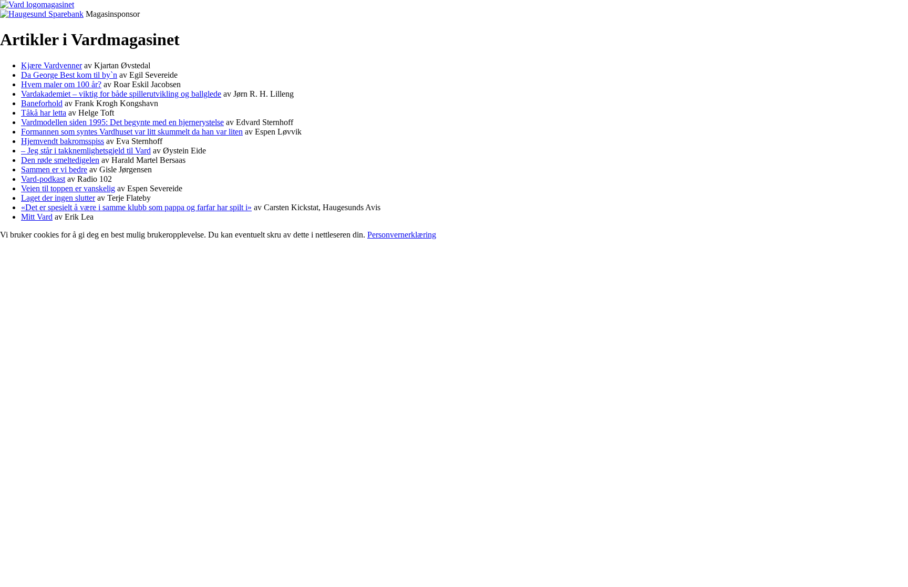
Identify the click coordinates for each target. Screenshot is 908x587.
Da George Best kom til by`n (69, 74)
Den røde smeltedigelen (60, 160)
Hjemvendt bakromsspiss (62, 141)
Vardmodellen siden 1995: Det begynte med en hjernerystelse (122, 122)
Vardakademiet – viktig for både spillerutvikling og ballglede (121, 93)
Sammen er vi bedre (54, 169)
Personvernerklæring (401, 234)
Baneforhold (42, 103)
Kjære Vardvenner (51, 65)
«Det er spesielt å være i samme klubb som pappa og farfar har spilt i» (136, 207)
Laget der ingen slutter (58, 197)
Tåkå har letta (43, 112)
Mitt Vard (37, 216)
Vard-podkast (43, 178)
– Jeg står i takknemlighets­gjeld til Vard (86, 150)
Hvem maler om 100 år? (61, 84)
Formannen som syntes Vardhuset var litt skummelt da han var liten (132, 131)
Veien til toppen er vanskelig (68, 188)
